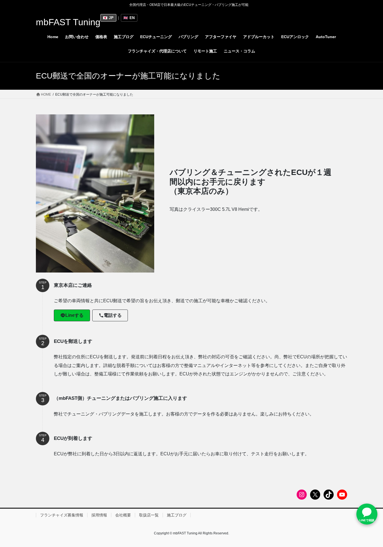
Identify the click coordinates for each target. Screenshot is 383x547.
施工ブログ (176, 515)
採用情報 (99, 515)
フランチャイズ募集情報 (61, 515)
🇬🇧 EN (129, 18)
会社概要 (123, 515)
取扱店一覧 (149, 515)
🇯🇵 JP (108, 18)
